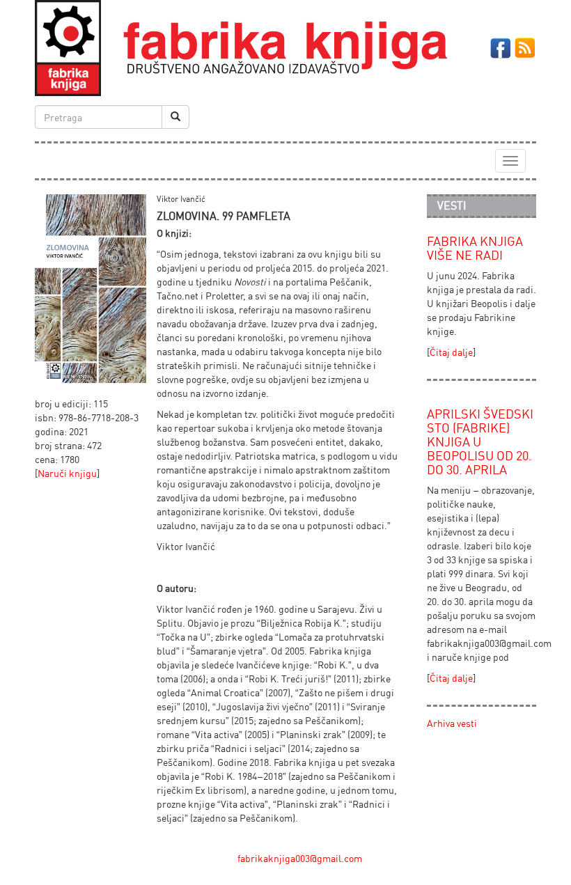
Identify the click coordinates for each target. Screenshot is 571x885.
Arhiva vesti (452, 723)
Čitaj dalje (451, 352)
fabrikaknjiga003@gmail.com (299, 858)
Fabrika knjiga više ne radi (475, 248)
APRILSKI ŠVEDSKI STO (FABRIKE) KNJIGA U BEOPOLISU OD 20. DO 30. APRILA (480, 441)
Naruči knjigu (67, 473)
